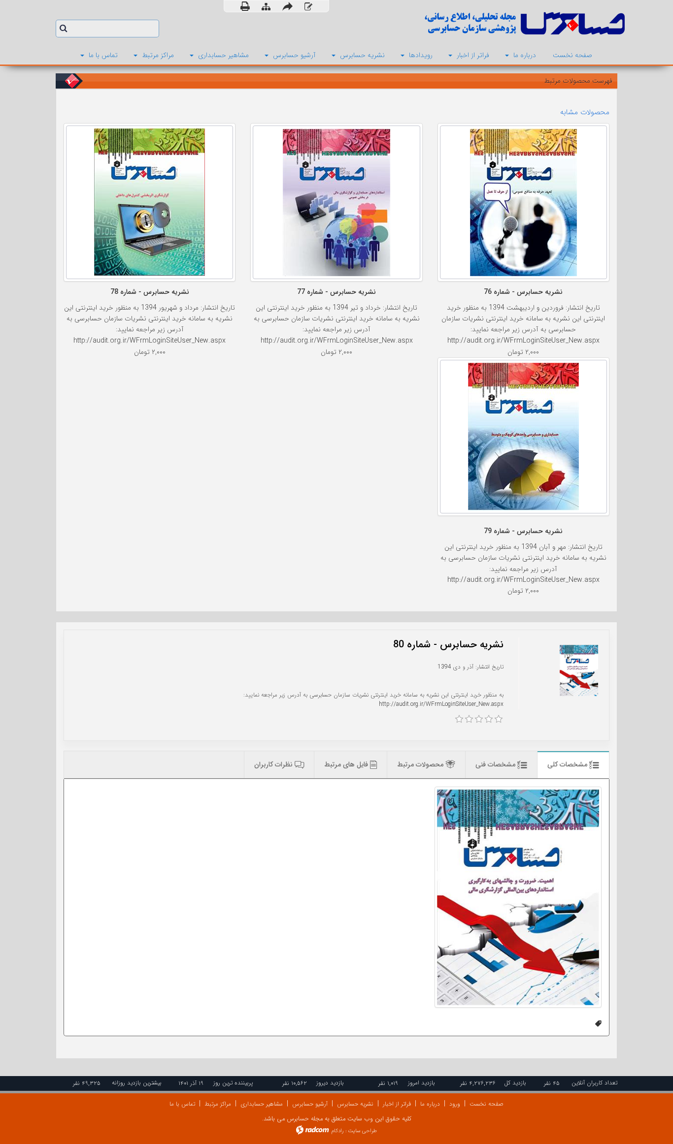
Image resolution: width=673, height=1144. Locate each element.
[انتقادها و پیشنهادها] (308, 6)
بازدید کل (515, 1082)
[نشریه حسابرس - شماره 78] (149, 202)
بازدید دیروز (330, 1082)
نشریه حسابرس (355, 1104)
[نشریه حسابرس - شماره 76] (523, 202)
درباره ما (430, 1104)
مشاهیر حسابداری (261, 1104)
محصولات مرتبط (421, 764)
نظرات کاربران (274, 764)
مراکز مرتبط (217, 1104)
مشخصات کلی (568, 764)
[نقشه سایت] (266, 6)
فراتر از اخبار (397, 1104)
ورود (454, 1104)
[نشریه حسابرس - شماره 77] (336, 202)
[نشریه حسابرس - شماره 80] (518, 897)
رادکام (337, 1131)
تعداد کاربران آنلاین (594, 1082)
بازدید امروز (421, 1082)
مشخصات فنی (496, 764)
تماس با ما (182, 1104)
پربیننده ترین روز (233, 1082)
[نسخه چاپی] (245, 6)
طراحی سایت (362, 1131)
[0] (459, 719)
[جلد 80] (579, 670)
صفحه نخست (487, 1104)
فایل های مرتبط (347, 764)
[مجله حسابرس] (484, 23)
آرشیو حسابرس (310, 1104)
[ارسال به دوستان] (287, 6)
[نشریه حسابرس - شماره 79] (523, 436)
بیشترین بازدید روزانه (137, 1082)
